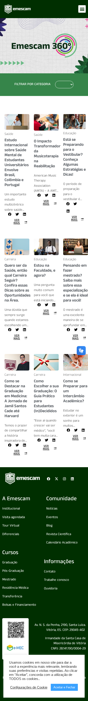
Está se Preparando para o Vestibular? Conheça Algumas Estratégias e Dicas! (74, 157)
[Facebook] (48, 478)
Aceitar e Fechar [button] (64, 687)
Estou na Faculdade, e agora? (44, 271)
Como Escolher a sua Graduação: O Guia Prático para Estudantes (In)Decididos (46, 396)
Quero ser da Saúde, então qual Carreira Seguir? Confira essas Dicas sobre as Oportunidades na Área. (17, 283)
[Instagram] (64, 478)
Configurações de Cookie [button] (28, 687)
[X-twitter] (56, 478)
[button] (82, 9)
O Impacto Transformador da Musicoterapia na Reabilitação (47, 154)
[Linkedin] (72, 478)
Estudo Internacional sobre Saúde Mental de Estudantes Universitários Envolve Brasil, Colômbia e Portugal (17, 163)
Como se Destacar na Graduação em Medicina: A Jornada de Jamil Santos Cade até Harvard (16, 399)
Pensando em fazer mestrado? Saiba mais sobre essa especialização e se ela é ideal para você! (75, 283)
